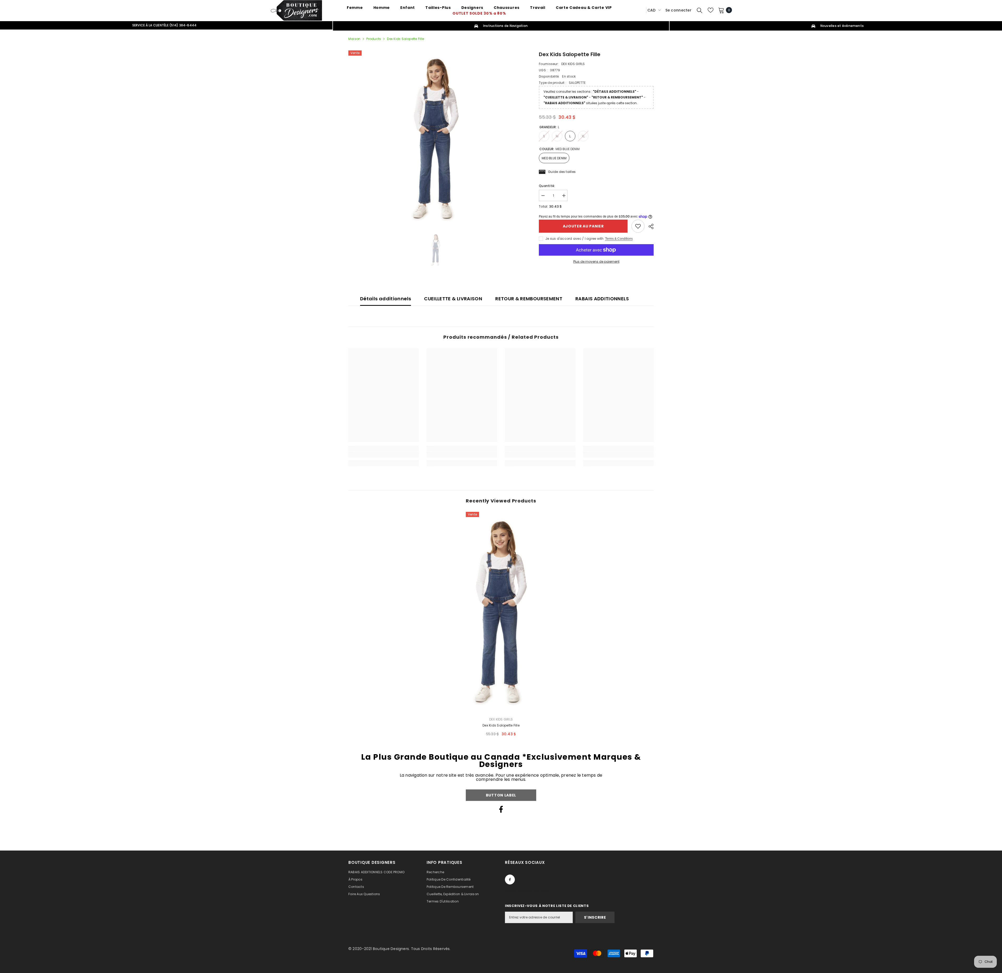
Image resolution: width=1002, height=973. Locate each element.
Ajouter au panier (583, 226)
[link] (638, 226)
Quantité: (547, 186)
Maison (354, 39)
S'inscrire (595, 917)
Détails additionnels (385, 298)
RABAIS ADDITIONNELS (602, 298)
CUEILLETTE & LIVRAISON (453, 298)
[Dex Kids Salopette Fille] (501, 612)
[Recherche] (699, 10)
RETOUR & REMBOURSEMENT (528, 298)
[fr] (640, 10)
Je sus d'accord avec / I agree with (574, 238)
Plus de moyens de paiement (596, 261)
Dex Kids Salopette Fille (501, 725)
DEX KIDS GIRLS (573, 64)
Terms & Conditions (619, 239)
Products (373, 39)
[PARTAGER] (649, 226)
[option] (435, 138)
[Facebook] (501, 809)
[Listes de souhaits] (710, 10)
